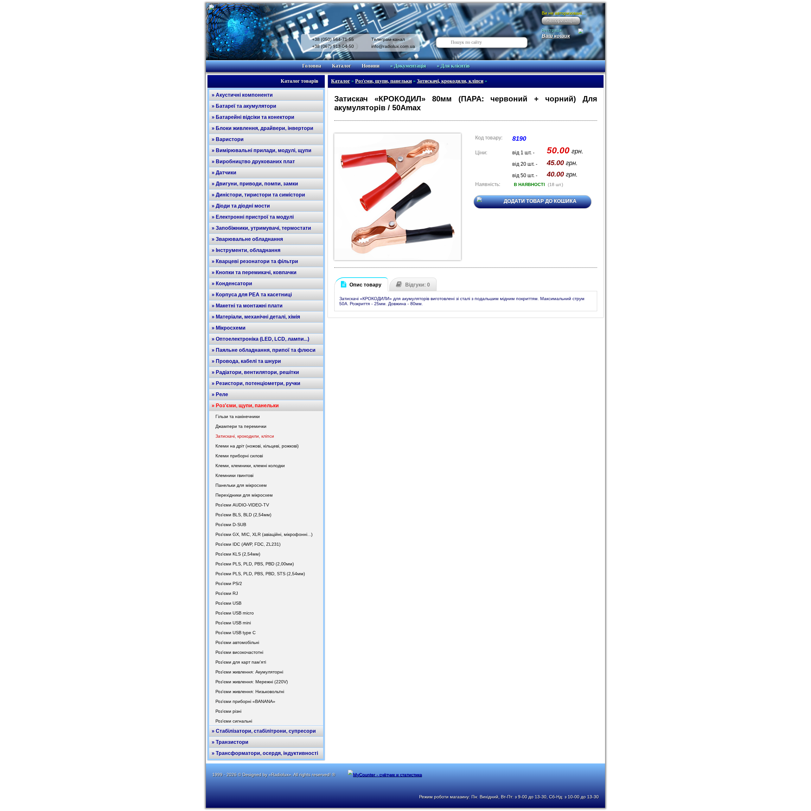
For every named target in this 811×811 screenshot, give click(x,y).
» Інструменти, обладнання (246, 250)
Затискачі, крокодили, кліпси (244, 436)
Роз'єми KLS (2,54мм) (237, 554)
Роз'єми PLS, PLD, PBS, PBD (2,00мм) (254, 563)
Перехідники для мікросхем (244, 495)
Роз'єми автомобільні (237, 642)
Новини (371, 65)
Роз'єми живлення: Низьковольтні (249, 691)
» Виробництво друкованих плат (253, 161)
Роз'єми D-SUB (230, 524)
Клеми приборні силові (239, 455)
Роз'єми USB (228, 603)
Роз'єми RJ (226, 593)
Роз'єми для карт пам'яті (240, 662)
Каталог (341, 65)
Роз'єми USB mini (233, 622)
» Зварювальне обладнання (247, 239)
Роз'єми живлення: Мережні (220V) (251, 681)
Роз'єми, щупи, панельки (383, 81)
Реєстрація (552, 30)
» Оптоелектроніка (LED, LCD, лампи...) (260, 339)
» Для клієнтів (453, 65)
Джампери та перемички (240, 426)
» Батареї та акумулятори (244, 106)
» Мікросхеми (229, 328)
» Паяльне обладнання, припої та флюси (264, 350)
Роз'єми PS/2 (228, 583)
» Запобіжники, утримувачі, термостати (261, 228)
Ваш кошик (556, 36)
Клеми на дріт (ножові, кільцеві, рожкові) (257, 445)
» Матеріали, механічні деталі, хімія (256, 316)
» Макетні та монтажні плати (247, 305)
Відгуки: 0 (417, 284)
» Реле (220, 394)
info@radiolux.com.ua (393, 46)
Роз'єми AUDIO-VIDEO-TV (242, 504)
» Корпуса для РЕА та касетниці (252, 294)
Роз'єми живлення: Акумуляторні (249, 671)
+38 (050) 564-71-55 (333, 39)
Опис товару (365, 284)
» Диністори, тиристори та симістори (258, 194)
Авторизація (561, 20)
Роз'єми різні (228, 711)
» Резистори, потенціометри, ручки (256, 383)
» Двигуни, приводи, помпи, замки (255, 183)
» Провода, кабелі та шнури (246, 361)
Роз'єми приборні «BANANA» (245, 701)
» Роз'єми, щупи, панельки (245, 405)
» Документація (408, 65)
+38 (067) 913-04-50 (333, 46)
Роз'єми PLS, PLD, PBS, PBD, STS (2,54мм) (260, 573)
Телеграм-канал (388, 39)
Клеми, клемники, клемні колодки (250, 465)
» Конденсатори (232, 283)
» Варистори (228, 139)
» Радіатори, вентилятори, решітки (255, 372)
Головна (311, 65)
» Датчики (224, 172)
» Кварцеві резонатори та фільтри (255, 261)
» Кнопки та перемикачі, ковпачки (254, 272)
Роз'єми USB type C (235, 632)
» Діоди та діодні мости (241, 206)
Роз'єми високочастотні (239, 652)
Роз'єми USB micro (234, 612)
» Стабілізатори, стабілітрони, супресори (264, 731)
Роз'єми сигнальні (233, 721)
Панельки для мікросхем (241, 485)
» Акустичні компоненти (242, 95)
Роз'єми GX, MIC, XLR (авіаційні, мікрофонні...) (264, 534)
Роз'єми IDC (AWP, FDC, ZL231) (248, 544)
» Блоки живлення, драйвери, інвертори (262, 128)
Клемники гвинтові (234, 475)
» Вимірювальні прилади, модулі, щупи (261, 150)
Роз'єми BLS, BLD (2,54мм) (243, 514)
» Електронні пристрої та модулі (253, 217)
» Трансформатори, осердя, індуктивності (265, 753)
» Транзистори (230, 742)
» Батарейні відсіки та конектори (253, 117)
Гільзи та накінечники (237, 416)
